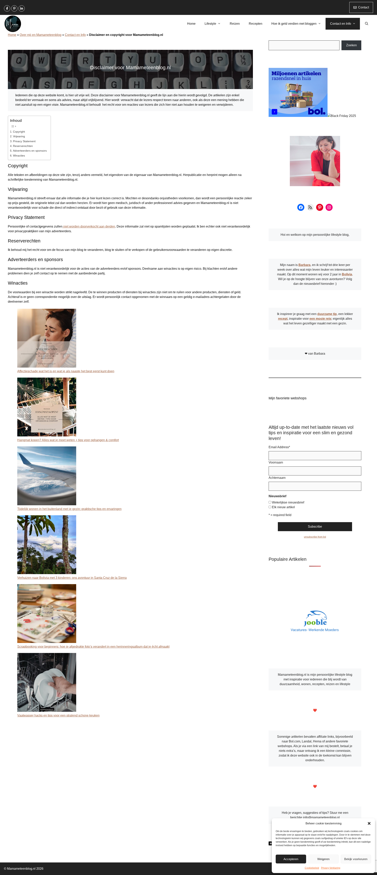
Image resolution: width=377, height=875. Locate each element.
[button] (369, 823)
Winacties (19, 155)
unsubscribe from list (315, 536)
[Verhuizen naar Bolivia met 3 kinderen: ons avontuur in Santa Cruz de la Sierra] (46, 545)
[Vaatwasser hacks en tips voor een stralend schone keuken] (46, 683)
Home (191, 23)
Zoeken (351, 45)
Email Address (279, 447)
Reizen (235, 23)
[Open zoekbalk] (366, 24)
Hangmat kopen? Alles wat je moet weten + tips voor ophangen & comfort (68, 440)
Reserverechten (23, 146)
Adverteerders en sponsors (30, 150)
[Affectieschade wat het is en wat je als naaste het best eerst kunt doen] (46, 339)
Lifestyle (210, 23)
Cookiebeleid (312, 868)
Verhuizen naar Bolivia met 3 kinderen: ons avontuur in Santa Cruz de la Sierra (72, 577)
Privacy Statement (24, 141)
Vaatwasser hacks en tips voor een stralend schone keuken (58, 715)
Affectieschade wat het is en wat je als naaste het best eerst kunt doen (65, 371)
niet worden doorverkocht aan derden (88, 226)
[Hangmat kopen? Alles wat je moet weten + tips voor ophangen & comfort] (46, 408)
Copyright (19, 131)
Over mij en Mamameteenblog (40, 34)
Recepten (255, 23)
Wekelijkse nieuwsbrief (288, 502)
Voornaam (276, 462)
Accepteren (291, 859)
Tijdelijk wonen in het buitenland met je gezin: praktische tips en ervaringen (69, 509)
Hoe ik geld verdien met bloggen (294, 23)
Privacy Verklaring (330, 868)
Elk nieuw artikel (283, 507)
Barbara (304, 265)
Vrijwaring (19, 136)
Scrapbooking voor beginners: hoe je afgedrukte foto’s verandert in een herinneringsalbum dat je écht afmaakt (93, 646)
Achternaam (277, 477)
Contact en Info (340, 23)
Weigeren (323, 859)
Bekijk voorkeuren (355, 859)
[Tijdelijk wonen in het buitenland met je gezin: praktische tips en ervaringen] (46, 476)
